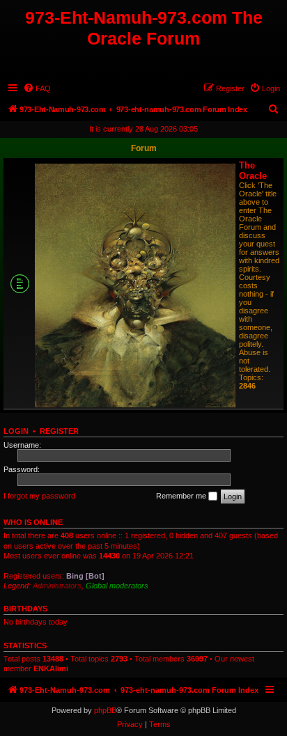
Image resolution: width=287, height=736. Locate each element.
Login (16, 431)
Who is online (33, 522)
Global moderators (117, 585)
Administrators (57, 585)
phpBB (105, 710)
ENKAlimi (50, 668)
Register (59, 431)
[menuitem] (37, 88)
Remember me (182, 496)
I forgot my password (39, 496)
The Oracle (253, 170)
